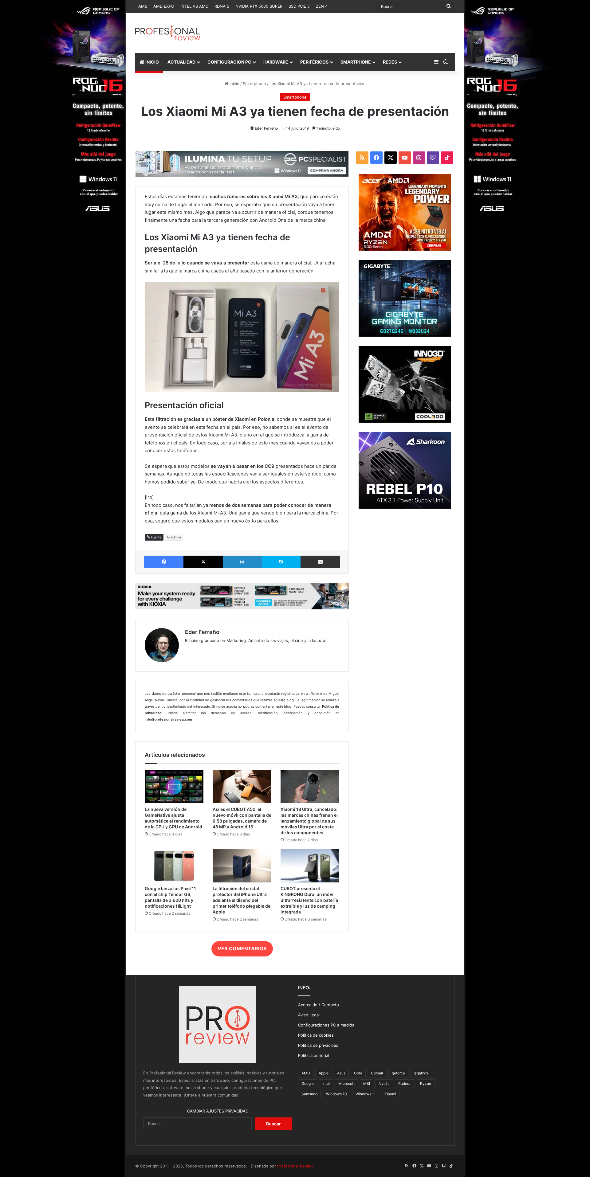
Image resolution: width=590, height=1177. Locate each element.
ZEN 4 (322, 6)
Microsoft (346, 1083)
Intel (326, 1083)
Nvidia (384, 1083)
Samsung (309, 1094)
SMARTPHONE (355, 62)
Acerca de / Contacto (318, 1004)
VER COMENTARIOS (242, 948)
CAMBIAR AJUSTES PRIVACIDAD (217, 1111)
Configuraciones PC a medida (326, 1025)
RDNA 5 (221, 6)
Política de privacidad (318, 1045)
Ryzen (425, 1083)
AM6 (142, 6)
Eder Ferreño (266, 128)
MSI (366, 1083)
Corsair (377, 1073)
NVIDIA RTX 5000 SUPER (258, 6)
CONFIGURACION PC (229, 62)
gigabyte (421, 1073)
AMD (305, 1073)
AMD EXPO (163, 6)
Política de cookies (316, 1035)
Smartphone (254, 83)
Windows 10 (336, 1094)
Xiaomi (390, 1094)
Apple (323, 1073)
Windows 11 (366, 1094)
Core (358, 1073)
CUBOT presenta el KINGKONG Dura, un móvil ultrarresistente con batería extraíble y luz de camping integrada (309, 900)
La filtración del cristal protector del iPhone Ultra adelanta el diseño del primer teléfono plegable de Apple (241, 900)
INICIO (151, 62)
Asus (341, 1073)
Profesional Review (295, 1165)
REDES (390, 62)
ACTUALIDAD (181, 62)
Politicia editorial (313, 1055)
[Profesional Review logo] (167, 33)
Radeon (404, 1083)
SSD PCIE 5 (299, 6)
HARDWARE (275, 62)
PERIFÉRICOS (314, 62)
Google (307, 1083)
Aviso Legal (309, 1014)
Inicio (233, 83)
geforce (398, 1073)
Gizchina (174, 537)
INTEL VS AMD (194, 6)
